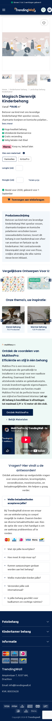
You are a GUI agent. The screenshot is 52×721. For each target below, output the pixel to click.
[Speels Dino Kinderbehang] (13, 284)
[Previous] (2, 285)
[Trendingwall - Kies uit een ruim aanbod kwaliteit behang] (25, 10)
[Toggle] (4, 499)
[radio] (9, 159)
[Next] (49, 80)
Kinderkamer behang (18, 89)
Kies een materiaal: (11, 153)
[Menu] (3, 9)
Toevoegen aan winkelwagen (28, 199)
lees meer (7, 123)
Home (4, 89)
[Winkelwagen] (49, 10)
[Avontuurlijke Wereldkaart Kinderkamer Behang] (38, 283)
